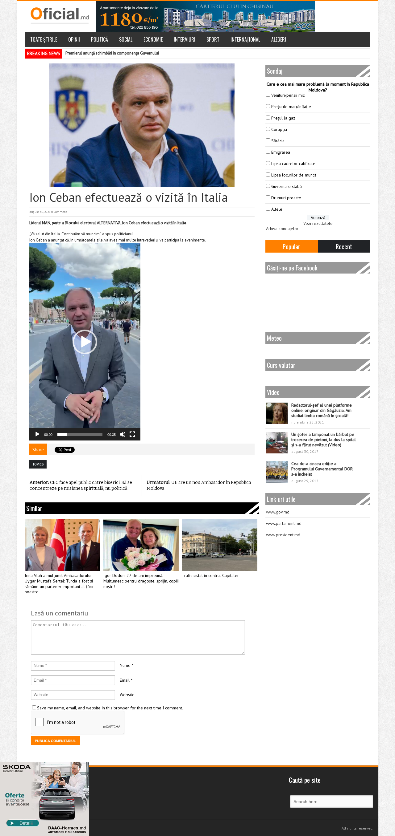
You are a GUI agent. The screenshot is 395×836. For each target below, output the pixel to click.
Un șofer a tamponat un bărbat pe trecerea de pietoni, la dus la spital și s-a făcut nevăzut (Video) (323, 440)
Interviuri (184, 39)
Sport (212, 39)
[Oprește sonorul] (122, 434)
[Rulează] (37, 434)
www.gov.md (277, 512)
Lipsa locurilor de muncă (294, 175)
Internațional (245, 39)
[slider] (79, 434)
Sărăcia (278, 141)
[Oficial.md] (59, 15)
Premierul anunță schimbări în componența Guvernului (112, 53)
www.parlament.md (283, 523)
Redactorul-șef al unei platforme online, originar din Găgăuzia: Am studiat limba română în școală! (321, 410)
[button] (85, 342)
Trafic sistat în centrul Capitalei (210, 575)
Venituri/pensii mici (288, 95)
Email (125, 680)
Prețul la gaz (283, 118)
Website (127, 694)
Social (125, 39)
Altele (276, 209)
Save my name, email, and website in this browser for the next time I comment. (110, 708)
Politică (99, 39)
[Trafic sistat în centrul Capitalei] (219, 545)
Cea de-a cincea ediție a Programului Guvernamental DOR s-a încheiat (322, 469)
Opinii (74, 39)
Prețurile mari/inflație (291, 106)
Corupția (279, 129)
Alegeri (278, 39)
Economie (153, 39)
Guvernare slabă (286, 186)
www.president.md (283, 535)
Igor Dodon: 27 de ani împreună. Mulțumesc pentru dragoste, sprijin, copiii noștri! (141, 581)
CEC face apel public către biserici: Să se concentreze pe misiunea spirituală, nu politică (81, 485)
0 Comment (59, 212)
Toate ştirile (43, 39)
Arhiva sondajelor (282, 228)
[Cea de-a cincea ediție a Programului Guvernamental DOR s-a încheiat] (277, 472)
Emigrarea (280, 152)
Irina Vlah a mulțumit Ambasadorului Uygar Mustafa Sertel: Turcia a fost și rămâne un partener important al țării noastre (59, 584)
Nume (125, 665)
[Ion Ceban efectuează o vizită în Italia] (142, 125)
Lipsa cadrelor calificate (293, 163)
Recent (344, 246)
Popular (291, 246)
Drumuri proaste (286, 198)
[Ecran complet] (132, 434)
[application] (84, 341)
